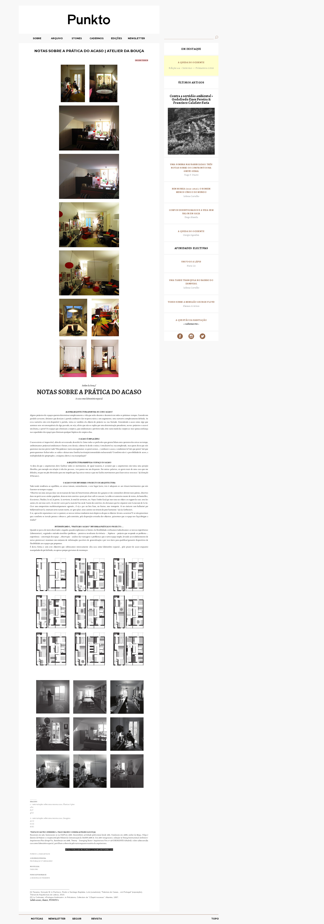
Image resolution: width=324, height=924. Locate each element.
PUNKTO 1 (54, 900)
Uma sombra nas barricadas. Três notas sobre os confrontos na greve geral (191, 167)
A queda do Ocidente (191, 231)
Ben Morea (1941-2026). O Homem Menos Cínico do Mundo (191, 190)
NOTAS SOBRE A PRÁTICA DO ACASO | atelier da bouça (89, 51)
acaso (38, 900)
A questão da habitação (191, 320)
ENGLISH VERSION (141, 60)
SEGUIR (76, 918)
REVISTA (96, 918)
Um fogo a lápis (191, 261)
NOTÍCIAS (37, 918)
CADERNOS (97, 38)
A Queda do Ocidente (191, 62)
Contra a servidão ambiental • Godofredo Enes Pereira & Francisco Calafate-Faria (191, 99)
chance (45, 900)
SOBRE (37, 38)
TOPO (215, 918)
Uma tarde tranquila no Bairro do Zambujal (191, 282)
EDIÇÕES (116, 38)
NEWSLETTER (136, 38)
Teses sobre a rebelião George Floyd (191, 301)
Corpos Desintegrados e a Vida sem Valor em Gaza (191, 212)
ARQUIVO (57, 38)
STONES (77, 38)
